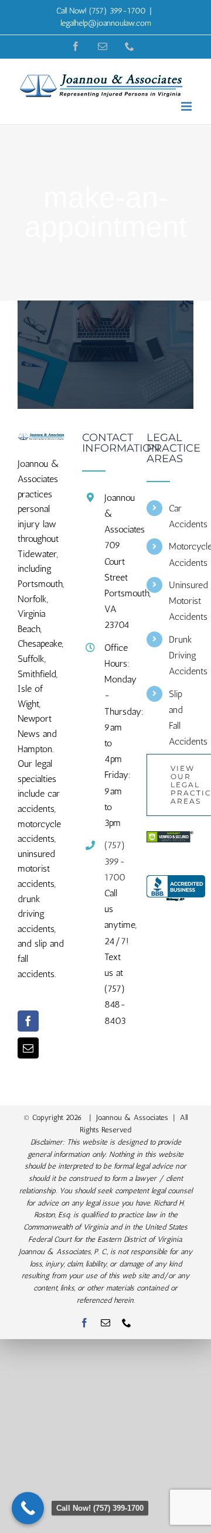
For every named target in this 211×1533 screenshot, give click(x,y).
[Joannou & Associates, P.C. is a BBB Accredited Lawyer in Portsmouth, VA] (176, 889)
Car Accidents (181, 516)
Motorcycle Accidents (181, 554)
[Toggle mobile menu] (187, 106)
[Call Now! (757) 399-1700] (28, 1508)
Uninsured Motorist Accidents (181, 600)
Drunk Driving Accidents (181, 655)
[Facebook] (28, 1021)
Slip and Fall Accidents (181, 717)
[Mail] (28, 1048)
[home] (41, 439)
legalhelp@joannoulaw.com (105, 23)
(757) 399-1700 (114, 860)
